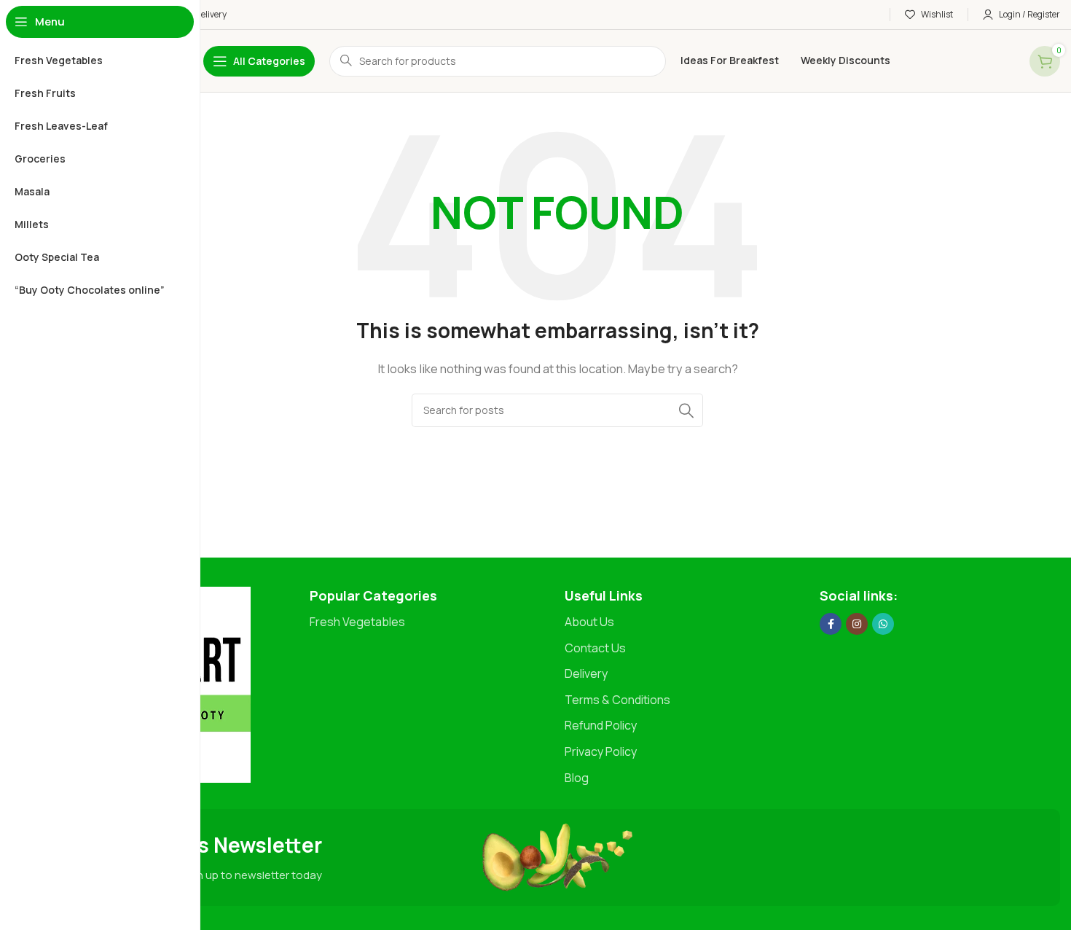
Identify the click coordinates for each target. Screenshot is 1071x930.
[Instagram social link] (857, 624)
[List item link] (430, 622)
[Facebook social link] (831, 624)
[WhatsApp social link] (883, 624)
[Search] (686, 410)
